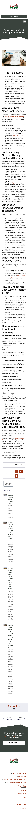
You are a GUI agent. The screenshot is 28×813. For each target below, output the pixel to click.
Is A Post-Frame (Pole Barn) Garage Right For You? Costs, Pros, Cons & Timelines (11, 578)
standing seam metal (17, 135)
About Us (23, 790)
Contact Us (22, 808)
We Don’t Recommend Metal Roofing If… (12, 498)
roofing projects (14, 183)
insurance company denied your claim (14, 116)
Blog (24, 801)
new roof (12, 451)
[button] (25, 21)
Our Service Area (21, 804)
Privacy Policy (22, 793)
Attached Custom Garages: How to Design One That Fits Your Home (11, 530)
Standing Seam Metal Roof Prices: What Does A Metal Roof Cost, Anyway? (11, 635)
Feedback (23, 797)
